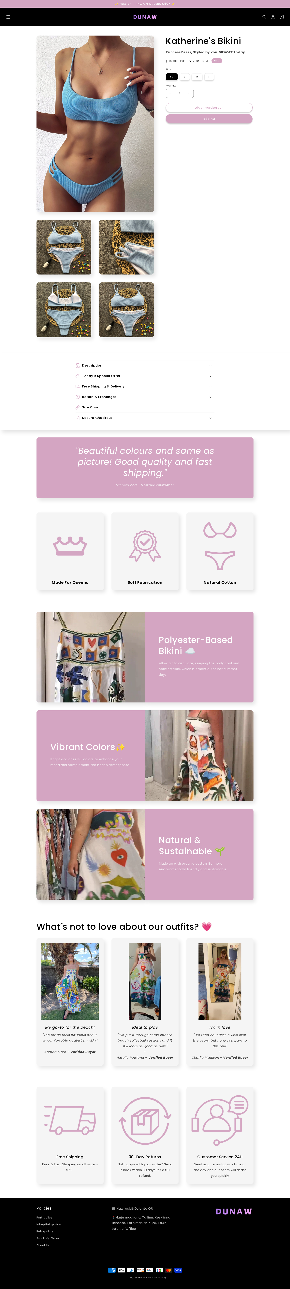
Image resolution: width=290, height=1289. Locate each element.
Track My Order (47, 1238)
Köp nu (209, 119)
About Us (43, 1245)
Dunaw (138, 1277)
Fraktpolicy (44, 1217)
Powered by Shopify (155, 1277)
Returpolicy (44, 1231)
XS (172, 77)
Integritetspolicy (48, 1224)
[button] (8, 17)
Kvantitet (172, 85)
